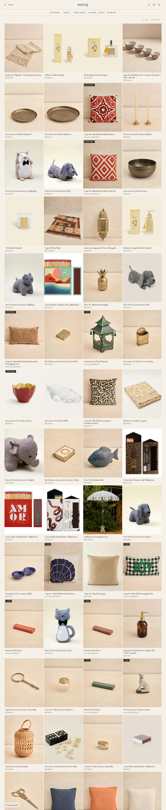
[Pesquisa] (8, 4)
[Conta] (149, 4)
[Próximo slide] (40, 47)
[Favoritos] (154, 4)
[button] (156, 19)
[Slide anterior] (8, 47)
